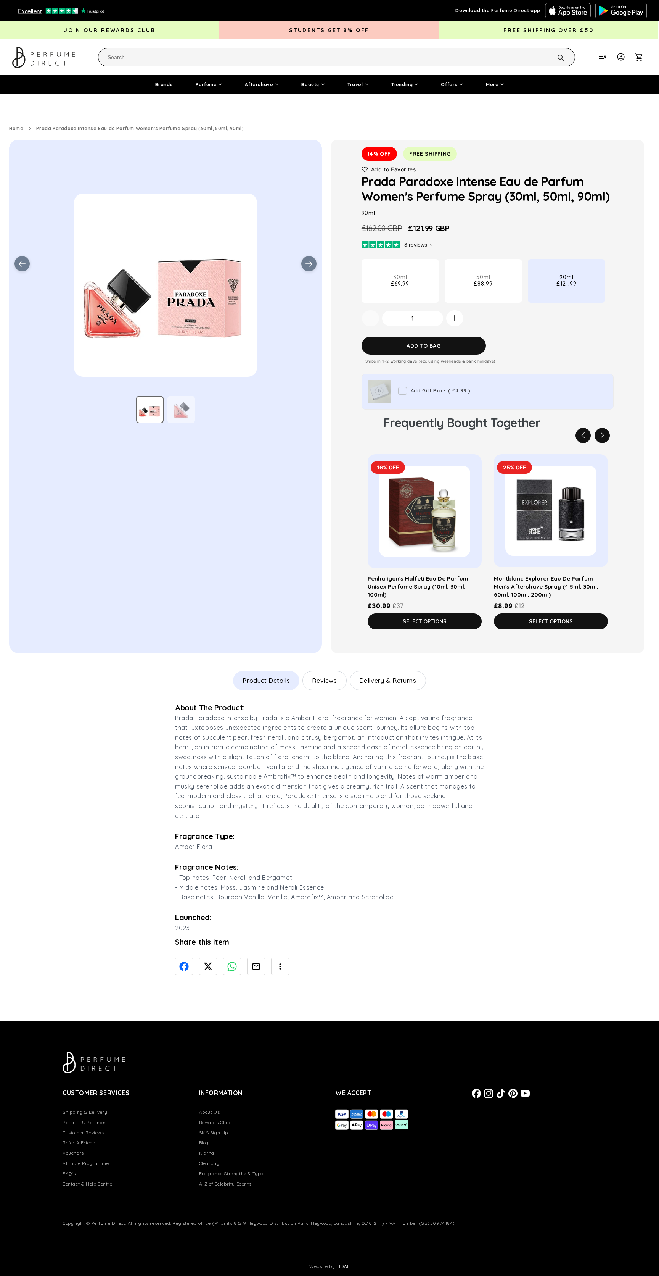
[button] (643, 56)
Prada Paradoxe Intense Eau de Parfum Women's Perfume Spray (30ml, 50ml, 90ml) (140, 128)
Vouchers (73, 1153)
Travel (355, 84)
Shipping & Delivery (85, 1112)
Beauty (310, 84)
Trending (402, 84)
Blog (204, 1142)
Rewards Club (214, 1122)
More (492, 84)
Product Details (266, 680)
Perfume (206, 84)
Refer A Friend (79, 1142)
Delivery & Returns (387, 680)
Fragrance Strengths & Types (232, 1173)
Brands (164, 84)
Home (16, 128)
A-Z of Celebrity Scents (225, 1184)
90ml (566, 280)
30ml (412, 287)
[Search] (551, 56)
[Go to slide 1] (150, 409)
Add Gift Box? (441, 390)
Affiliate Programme (86, 1163)
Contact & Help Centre (88, 1184)
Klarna (207, 1153)
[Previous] (583, 435)
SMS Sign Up (213, 1133)
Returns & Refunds (84, 1122)
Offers (449, 84)
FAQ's (69, 1173)
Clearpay (209, 1163)
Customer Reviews (83, 1133)
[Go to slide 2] (181, 409)
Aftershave (259, 84)
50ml (495, 287)
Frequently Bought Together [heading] (461, 422)
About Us (209, 1112)
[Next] (602, 435)
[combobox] (336, 57)
